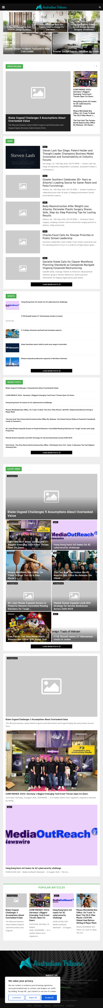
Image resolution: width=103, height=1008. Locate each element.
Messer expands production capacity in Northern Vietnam (44, 358)
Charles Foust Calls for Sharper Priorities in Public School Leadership (68, 236)
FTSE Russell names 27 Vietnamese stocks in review (42, 316)
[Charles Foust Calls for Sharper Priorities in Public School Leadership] (23, 241)
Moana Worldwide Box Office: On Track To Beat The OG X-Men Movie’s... (84, 113)
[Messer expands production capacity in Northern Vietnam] (12, 361)
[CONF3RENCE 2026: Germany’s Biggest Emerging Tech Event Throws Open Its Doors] (85, 79)
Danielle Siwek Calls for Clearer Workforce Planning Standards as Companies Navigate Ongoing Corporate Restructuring (68, 265)
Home (29, 1005)
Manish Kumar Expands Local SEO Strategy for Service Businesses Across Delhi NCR (39, 437)
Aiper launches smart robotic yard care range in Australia (44, 344)
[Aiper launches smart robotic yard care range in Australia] (12, 347)
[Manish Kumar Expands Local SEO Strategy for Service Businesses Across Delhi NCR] (74, 596)
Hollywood (11, 553)
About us (47, 1005)
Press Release (14, 66)
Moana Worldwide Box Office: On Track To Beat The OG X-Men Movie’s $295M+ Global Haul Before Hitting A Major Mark (49, 410)
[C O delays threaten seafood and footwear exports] (12, 333)
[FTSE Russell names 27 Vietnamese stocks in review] (12, 319)
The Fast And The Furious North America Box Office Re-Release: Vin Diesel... (84, 122)
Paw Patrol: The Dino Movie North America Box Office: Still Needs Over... (28, 638)
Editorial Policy (58, 1005)
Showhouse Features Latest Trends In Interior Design (84, 28)
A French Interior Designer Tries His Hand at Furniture (75, 50)
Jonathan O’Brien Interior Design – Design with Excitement (19, 27)
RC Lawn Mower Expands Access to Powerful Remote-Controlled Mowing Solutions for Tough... (28, 606)
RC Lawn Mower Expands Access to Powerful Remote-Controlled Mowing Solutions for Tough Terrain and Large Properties (50, 429)
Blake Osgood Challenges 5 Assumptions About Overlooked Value (37, 119)
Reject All (33, 997)
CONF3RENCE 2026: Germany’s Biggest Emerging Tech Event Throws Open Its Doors (83, 93)
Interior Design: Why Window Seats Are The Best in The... (51, 28)
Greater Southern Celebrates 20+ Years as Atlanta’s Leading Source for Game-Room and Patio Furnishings (70, 182)
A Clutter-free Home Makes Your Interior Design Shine (27, 50)
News (10, 141)
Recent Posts (14, 382)
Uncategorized (12, 476)
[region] (32, 990)
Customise (16, 997)
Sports (11, 296)
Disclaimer (38, 1005)
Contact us (70, 1005)
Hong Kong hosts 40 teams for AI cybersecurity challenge (84, 103)
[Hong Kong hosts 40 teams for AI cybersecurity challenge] (12, 305)
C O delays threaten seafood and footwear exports (41, 330)
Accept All (49, 997)
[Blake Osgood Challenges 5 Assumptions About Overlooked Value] (38, 92)
